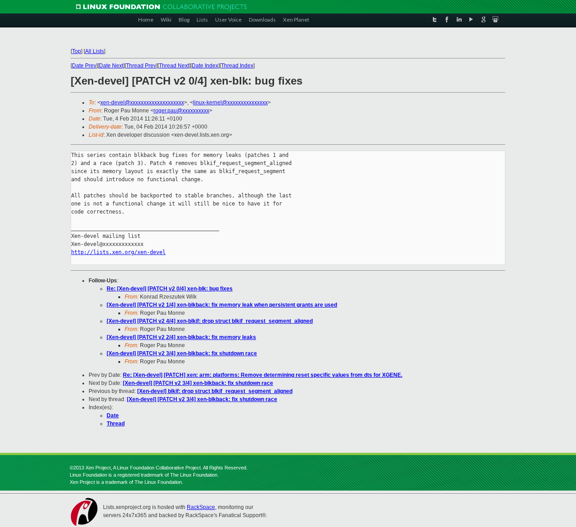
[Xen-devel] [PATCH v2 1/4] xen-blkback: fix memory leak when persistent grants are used (222, 305)
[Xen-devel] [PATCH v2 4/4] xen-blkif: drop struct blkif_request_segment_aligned (210, 321)
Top (76, 51)
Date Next (111, 66)
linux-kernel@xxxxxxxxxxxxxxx (230, 102)
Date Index (205, 66)
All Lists (94, 51)
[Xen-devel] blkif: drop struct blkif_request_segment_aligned (214, 391)
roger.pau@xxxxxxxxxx (181, 110)
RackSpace (201, 507)
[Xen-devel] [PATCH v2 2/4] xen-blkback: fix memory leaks (181, 337)
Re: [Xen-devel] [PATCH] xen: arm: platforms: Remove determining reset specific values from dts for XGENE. (262, 375)
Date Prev (84, 66)
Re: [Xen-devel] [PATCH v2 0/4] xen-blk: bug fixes (170, 289)
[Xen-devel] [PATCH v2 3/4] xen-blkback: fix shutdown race (182, 353)
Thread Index (237, 66)
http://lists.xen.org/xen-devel (118, 252)
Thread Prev (141, 66)
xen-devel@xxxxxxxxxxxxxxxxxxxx (142, 102)
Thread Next (174, 66)
